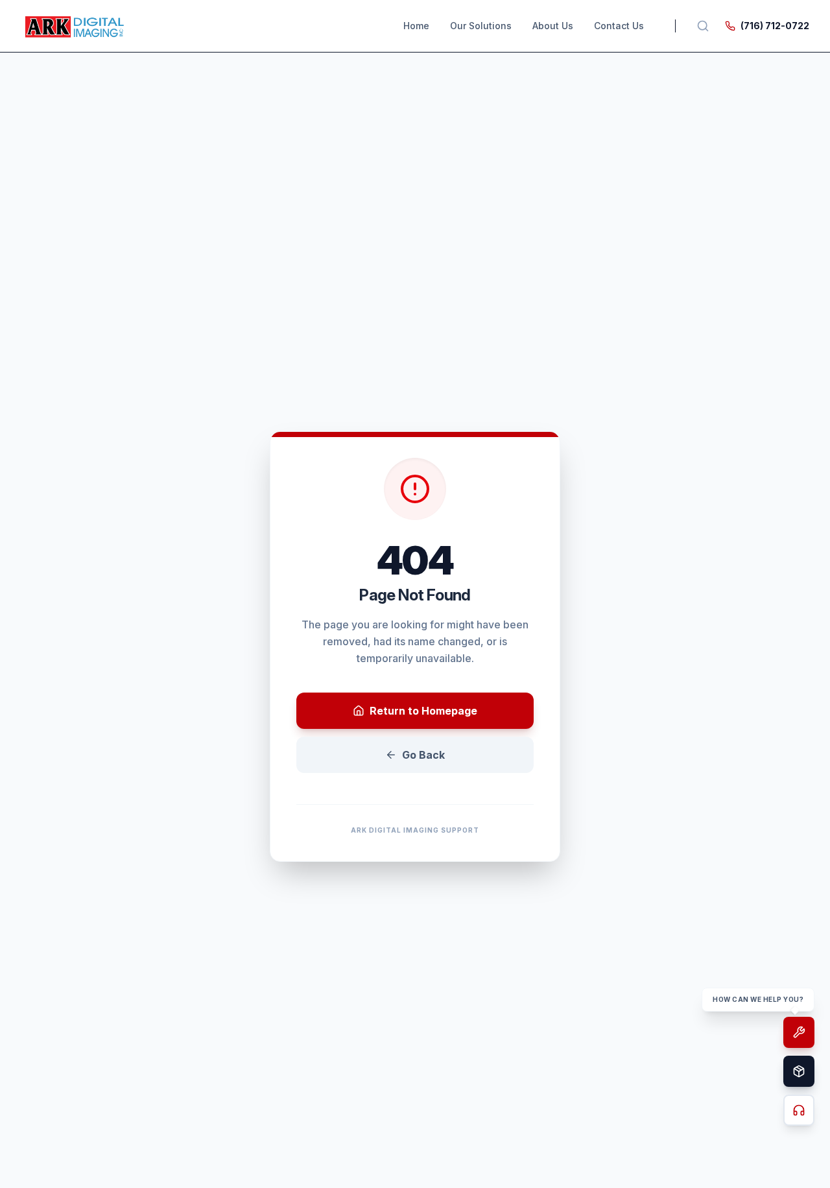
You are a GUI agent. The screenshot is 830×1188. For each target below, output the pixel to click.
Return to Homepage (423, 710)
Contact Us (619, 25)
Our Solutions (481, 25)
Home (416, 25)
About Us (552, 25)
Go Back (423, 754)
